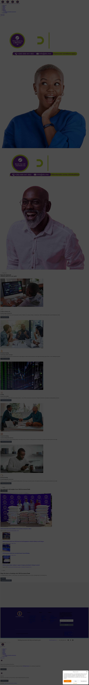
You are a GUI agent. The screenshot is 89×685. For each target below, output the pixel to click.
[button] (86, 671)
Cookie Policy (75, 683)
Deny (76, 681)
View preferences (84, 681)
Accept (67, 681)
